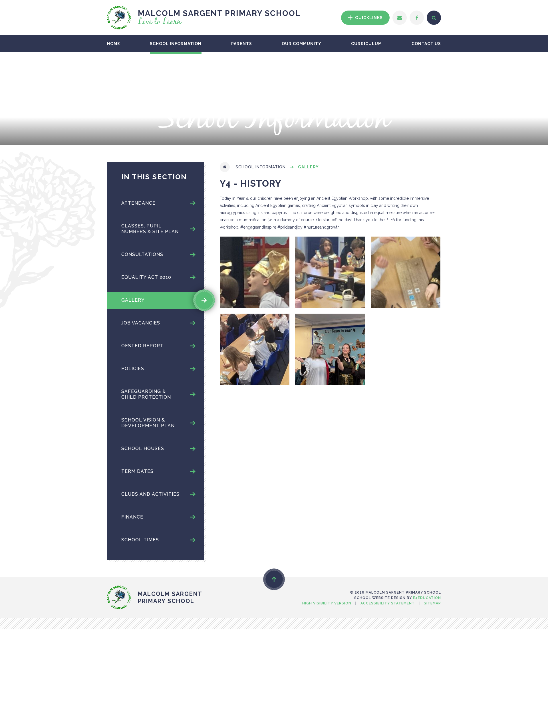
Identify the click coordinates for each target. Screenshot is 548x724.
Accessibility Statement (387, 603)
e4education (427, 598)
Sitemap (432, 603)
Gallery (308, 167)
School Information (260, 167)
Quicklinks (368, 17)
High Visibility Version (326, 603)
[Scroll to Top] (274, 579)
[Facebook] (417, 18)
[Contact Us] (399, 18)
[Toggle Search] (434, 18)
